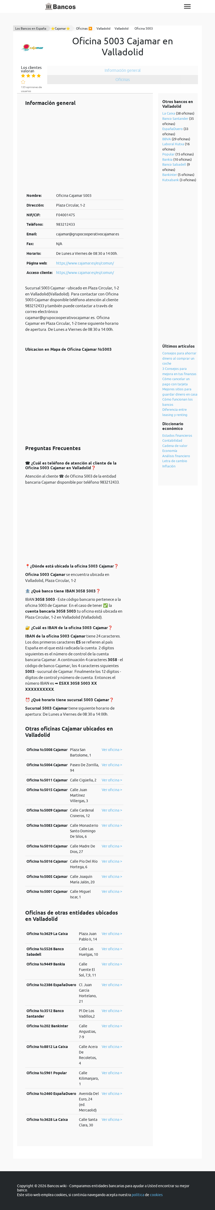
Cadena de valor (174, 446)
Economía (169, 451)
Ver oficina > (112, 750)
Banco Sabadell (174, 164)
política (138, 1195)
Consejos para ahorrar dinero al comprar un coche (179, 358)
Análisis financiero (176, 456)
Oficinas (122, 79)
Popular (168, 154)
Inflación (168, 466)
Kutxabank (170, 180)
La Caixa (168, 113)
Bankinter (169, 174)
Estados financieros (177, 435)
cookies (156, 1195)
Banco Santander (175, 118)
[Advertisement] (74, 149)
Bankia (167, 159)
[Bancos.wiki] (60, 6)
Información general (123, 70)
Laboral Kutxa (173, 144)
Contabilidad (172, 440)
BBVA (166, 139)
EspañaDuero (172, 129)
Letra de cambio (174, 461)
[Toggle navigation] (187, 6)
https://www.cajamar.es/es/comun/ (85, 263)
